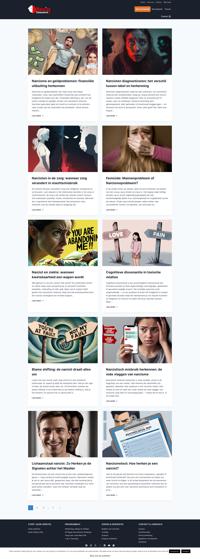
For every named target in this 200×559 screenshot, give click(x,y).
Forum (168, 9)
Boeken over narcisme (110, 529)
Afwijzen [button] (186, 551)
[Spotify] (114, 545)
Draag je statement (109, 539)
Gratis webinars (34, 529)
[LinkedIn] (104, 545)
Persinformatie (144, 532)
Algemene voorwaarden (148, 539)
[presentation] (63, 51)
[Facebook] (86, 545)
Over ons (150, 2)
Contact (159, 2)
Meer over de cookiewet (100, 555)
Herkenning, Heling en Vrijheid (77, 529)
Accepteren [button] (174, 551)
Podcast (105, 535)
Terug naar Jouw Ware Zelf (75, 535)
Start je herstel (142, 9)
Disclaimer (143, 542)
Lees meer (37, 116)
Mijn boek (167, 2)
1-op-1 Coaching (71, 539)
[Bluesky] (100, 545)
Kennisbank (157, 9)
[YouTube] (109, 545)
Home (143, 2)
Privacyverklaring (145, 535)
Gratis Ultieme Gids (35, 532)
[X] (95, 545)
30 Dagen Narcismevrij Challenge (78, 532)
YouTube (105, 532)
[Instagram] (91, 545)
